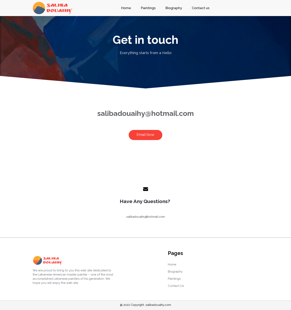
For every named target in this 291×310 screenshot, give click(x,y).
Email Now (145, 135)
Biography (173, 8)
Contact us (200, 8)
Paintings (148, 8)
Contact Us (176, 286)
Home (126, 8)
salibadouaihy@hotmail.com (145, 113)
